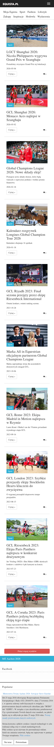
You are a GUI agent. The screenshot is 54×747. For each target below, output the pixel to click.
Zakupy (7, 16)
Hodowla (30, 16)
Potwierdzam (21, 742)
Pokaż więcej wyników (27, 651)
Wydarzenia (43, 16)
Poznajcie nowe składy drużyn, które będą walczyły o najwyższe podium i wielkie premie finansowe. (25, 179)
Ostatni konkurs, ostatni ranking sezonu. (22, 303)
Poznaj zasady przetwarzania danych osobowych (26, 716)
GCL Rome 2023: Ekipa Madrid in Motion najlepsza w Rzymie (25, 418)
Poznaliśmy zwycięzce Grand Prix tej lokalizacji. (26, 64)
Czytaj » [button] (11, 73)
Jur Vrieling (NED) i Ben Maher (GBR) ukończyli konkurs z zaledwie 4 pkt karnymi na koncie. (27, 563)
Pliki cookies (25, 735)
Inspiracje (18, 16)
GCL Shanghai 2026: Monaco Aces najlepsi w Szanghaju (23, 116)
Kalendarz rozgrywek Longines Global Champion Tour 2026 (25, 234)
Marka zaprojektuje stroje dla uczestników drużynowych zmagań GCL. (23, 365)
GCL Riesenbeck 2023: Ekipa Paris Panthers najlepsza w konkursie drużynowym (22, 551)
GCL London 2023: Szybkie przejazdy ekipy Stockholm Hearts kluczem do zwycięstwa (26, 484)
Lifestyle (42, 11)
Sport (22, 11)
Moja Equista (10, 11)
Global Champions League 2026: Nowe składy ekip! (25, 170)
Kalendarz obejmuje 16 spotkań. (19, 243)
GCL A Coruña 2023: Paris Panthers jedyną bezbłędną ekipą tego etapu (25, 616)
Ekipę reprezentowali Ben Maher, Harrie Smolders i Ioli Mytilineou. (22, 626)
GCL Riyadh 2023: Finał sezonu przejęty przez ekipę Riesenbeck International (25, 295)
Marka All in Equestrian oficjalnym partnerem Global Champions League (26, 355)
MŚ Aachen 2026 (11, 658)
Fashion (32, 11)
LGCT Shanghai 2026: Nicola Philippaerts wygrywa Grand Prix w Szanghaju (26, 55)
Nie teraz (8, 742)
